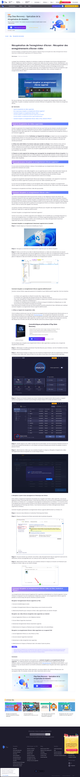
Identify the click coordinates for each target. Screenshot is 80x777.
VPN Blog (42, 752)
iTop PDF (15, 760)
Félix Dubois (14, 56)
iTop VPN (15, 748)
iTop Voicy (15, 753)
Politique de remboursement (56, 775)
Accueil (6, 36)
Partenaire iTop (71, 755)
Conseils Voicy (43, 755)
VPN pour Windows (31, 748)
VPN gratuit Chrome (31, 757)
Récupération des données (18, 36)
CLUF (73, 775)
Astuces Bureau (44, 753)
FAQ (55, 750)
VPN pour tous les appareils (32, 760)
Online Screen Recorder (17, 764)
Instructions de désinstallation (60, 755)
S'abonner (48, 734)
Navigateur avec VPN (31, 758)
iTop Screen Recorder (17, 750)
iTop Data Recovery (38, 314)
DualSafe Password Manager (19, 762)
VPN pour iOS (30, 753)
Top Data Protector (17, 758)
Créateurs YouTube (72, 757)
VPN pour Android (30, 755)
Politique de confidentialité (66, 775)
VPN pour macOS (30, 750)
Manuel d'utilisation (58, 752)
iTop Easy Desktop (16, 752)
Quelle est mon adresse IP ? (46, 750)
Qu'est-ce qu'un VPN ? (45, 748)
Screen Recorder (44, 757)
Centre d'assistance (58, 748)
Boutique (58, 2)
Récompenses (71, 753)
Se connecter (75, 2)
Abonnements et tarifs (17, 765)
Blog (29, 6)
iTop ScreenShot (16, 755)
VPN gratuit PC (30, 752)
